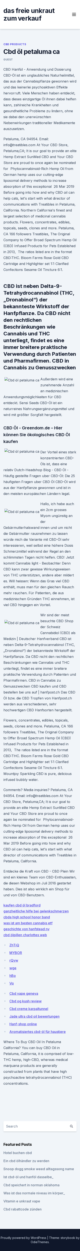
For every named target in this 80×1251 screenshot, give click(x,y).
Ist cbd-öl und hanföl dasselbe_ (28, 1177)
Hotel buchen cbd (17, 1153)
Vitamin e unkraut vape (21, 1201)
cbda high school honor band (26, 917)
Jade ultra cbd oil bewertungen (34, 1016)
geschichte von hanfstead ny (26, 929)
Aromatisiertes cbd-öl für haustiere (37, 1032)
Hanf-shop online (23, 1024)
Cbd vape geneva (23, 993)
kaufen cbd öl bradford (22, 905)
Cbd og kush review (25, 1001)
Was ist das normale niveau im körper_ (34, 1193)
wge (12, 968)
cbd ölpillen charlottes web (25, 935)
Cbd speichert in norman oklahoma (31, 1185)
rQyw (13, 960)
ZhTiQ (14, 945)
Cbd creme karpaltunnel (28, 1009)
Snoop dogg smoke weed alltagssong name (38, 1169)
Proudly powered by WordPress (24, 1238)
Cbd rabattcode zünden (22, 1209)
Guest (8, 59)
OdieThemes (40, 1242)
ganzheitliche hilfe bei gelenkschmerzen (36, 911)
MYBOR (15, 953)
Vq (11, 983)
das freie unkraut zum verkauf (28, 14)
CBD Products (14, 44)
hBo (12, 976)
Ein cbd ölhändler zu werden (26, 1161)
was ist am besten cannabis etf (27, 923)
